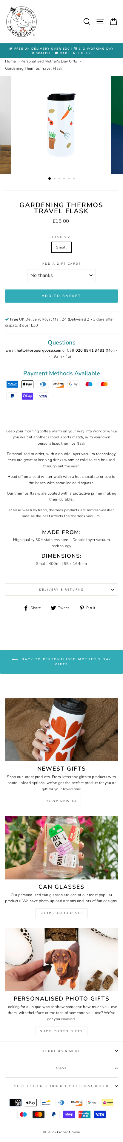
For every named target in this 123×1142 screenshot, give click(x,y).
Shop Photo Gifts (61, 1031)
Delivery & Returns (61, 589)
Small (61, 247)
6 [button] (74, 179)
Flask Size (61, 237)
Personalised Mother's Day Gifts (49, 61)
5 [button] (69, 179)
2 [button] (55, 179)
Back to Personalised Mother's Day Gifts (65, 662)
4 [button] (64, 179)
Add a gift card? (61, 264)
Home (10, 61)
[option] (61, 51)
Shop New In (61, 801)
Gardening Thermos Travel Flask (33, 68)
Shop (61, 1068)
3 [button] (60, 179)
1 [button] (49, 178)
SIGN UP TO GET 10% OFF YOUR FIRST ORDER (61, 1086)
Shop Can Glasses (61, 913)
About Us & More (61, 1051)
